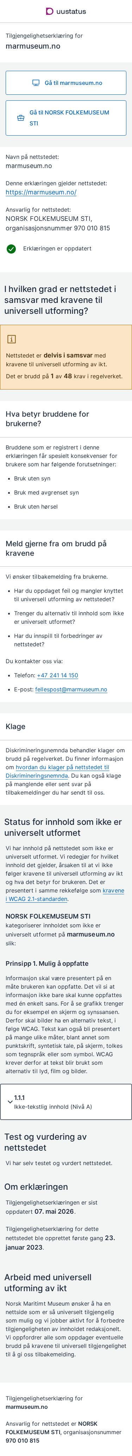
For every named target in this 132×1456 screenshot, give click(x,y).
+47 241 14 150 (57, 675)
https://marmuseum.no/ (41, 192)
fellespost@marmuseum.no (71, 689)
